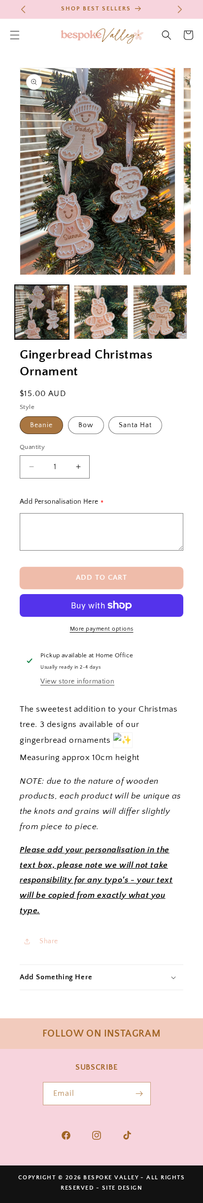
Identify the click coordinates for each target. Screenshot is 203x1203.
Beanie (41, 425)
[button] (166, 35)
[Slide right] (175, 314)
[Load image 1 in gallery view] (42, 312)
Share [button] (48, 941)
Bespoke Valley (111, 1177)
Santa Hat (135, 425)
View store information (77, 681)
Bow (86, 425)
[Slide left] (28, 314)
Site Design (122, 1188)
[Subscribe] (139, 1093)
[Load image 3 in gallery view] (160, 312)
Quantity (32, 446)
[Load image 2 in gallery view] (101, 312)
